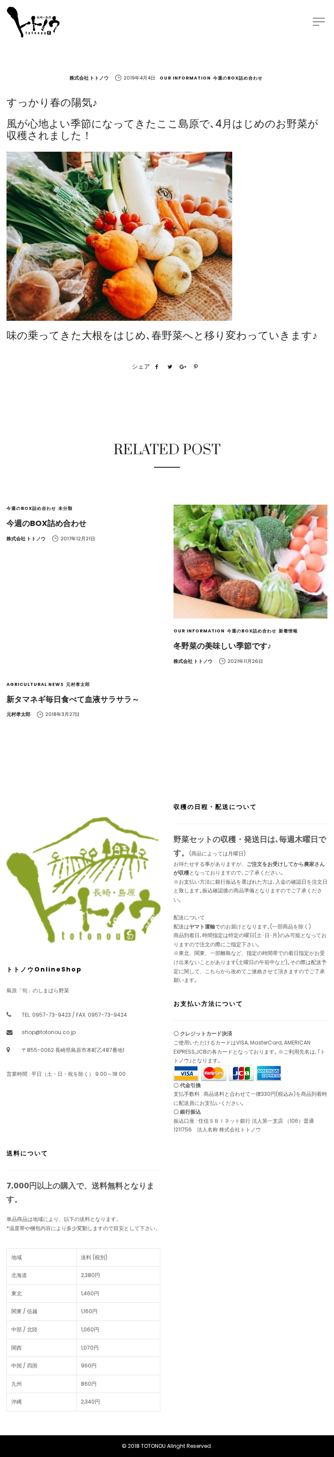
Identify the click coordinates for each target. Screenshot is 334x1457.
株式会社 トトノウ (89, 77)
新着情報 (288, 631)
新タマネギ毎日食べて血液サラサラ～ (73, 699)
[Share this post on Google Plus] (182, 366)
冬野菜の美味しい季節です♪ (222, 645)
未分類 (65, 508)
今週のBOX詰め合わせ (238, 78)
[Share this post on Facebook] (156, 366)
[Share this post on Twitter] (169, 366)
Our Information (185, 78)
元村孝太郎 (78, 684)
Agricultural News (35, 684)
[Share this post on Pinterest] (195, 366)
